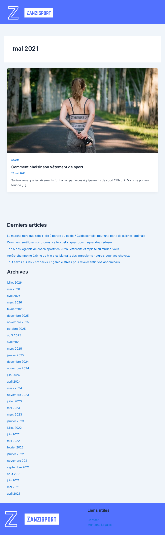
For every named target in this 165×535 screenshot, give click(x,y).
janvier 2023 (15, 421)
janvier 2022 (15, 454)
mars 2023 (14, 414)
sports (15, 159)
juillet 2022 (14, 428)
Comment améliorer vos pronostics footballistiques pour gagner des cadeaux (59, 242)
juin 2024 (13, 375)
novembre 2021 (18, 461)
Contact (93, 520)
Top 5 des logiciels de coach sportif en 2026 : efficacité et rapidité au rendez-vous (63, 249)
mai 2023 (13, 408)
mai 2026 (13, 289)
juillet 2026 (14, 282)
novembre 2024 (18, 368)
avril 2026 (14, 296)
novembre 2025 (18, 322)
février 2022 (15, 447)
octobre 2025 (16, 329)
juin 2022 (13, 434)
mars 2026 (14, 302)
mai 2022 (13, 441)
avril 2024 (14, 381)
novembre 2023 (18, 395)
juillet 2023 (14, 401)
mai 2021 (13, 487)
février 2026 (15, 309)
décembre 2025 (18, 316)
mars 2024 (14, 388)
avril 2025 (14, 342)
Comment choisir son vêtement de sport (47, 167)
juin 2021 (13, 480)
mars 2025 (14, 348)
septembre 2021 (18, 467)
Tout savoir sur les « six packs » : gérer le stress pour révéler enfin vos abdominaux (63, 262)
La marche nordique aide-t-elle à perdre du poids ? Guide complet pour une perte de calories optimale (76, 236)
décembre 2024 (18, 361)
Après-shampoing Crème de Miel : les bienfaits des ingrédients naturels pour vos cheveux (68, 255)
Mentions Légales (100, 525)
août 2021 (14, 474)
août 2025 (14, 335)
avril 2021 (13, 493)
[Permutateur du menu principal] (157, 12)
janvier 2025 (15, 355)
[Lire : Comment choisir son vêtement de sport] (82, 110)
